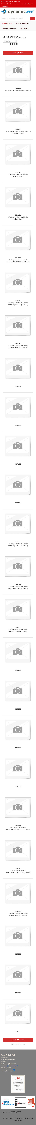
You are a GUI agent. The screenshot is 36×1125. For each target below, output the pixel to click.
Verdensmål (4, 6)
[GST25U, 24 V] (18, 769)
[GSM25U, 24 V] (18, 609)
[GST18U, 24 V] (18, 485)
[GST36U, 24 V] (18, 1014)
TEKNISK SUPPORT (9, 29)
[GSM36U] (18, 893)
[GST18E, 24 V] (18, 446)
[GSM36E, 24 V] (18, 850)
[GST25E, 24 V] (18, 730)
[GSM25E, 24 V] (18, 567)
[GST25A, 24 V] (18, 652)
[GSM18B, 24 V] (18, 240)
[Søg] (32, 18)
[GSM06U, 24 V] (18, 111)
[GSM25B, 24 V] (18, 524)
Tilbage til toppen (18, 1044)
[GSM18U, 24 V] (18, 326)
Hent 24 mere (18, 1040)
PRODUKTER (6, 24)
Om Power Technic (6, 3)
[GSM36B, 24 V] (18, 808)
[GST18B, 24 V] (18, 407)
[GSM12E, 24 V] (18, 154)
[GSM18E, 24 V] (18, 283)
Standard (7, 41)
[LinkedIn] (14, 1071)
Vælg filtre (18, 53)
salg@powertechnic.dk (11, 1066)
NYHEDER (23, 29)
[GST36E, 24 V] (18, 975)
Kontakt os (17, 3)
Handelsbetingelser (27, 3)
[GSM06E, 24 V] (18, 71)
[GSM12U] (18, 197)
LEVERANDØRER (22, 24)
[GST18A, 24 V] (18, 368)
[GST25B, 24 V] (18, 691)
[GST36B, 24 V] (18, 936)
